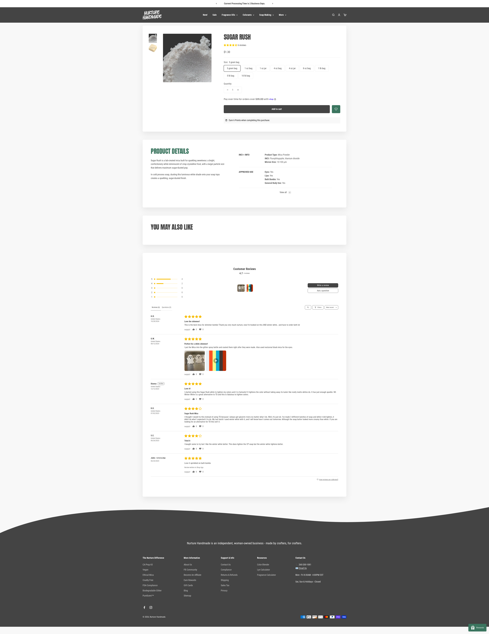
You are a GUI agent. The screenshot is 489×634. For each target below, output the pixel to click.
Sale (215, 14)
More (281, 14)
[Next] (272, 3)
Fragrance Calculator (266, 575)
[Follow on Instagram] (151, 607)
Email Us (303, 568)
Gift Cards (188, 585)
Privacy (224, 590)
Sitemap (187, 595)
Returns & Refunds (229, 575)
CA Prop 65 (148, 564)
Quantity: (228, 83)
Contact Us (226, 564)
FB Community (190, 569)
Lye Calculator (263, 569)
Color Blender (263, 564)
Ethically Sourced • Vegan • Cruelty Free (244, 3)
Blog (186, 590)
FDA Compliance (150, 585)
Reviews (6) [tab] (156, 307)
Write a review (323, 285)
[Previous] (216, 3)
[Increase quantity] (238, 90)
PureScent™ (148, 595)
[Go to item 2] (153, 48)
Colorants (247, 14)
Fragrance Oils (228, 14)
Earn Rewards (190, 580)
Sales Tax (225, 585)
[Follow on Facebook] (144, 607)
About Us (188, 564)
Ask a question (323, 290)
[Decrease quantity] (227, 90)
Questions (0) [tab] (166, 307)
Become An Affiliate (192, 575)
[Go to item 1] (153, 38)
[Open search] (308, 307)
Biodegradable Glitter (152, 590)
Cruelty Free (148, 580)
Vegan (145, 569)
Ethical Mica (148, 575)
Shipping (225, 580)
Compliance (226, 569)
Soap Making (265, 14)
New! (205, 14)
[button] (231, 45)
